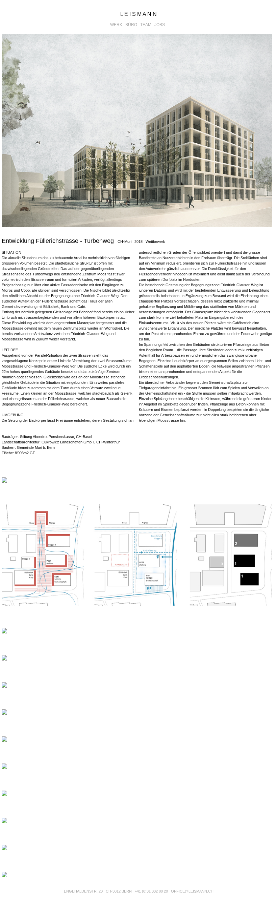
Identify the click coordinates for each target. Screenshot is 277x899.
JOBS (160, 24)
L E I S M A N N (138, 14)
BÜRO (132, 24)
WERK (117, 24)
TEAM (146, 24)
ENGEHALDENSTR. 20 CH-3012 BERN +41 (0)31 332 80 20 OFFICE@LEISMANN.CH (138, 891)
